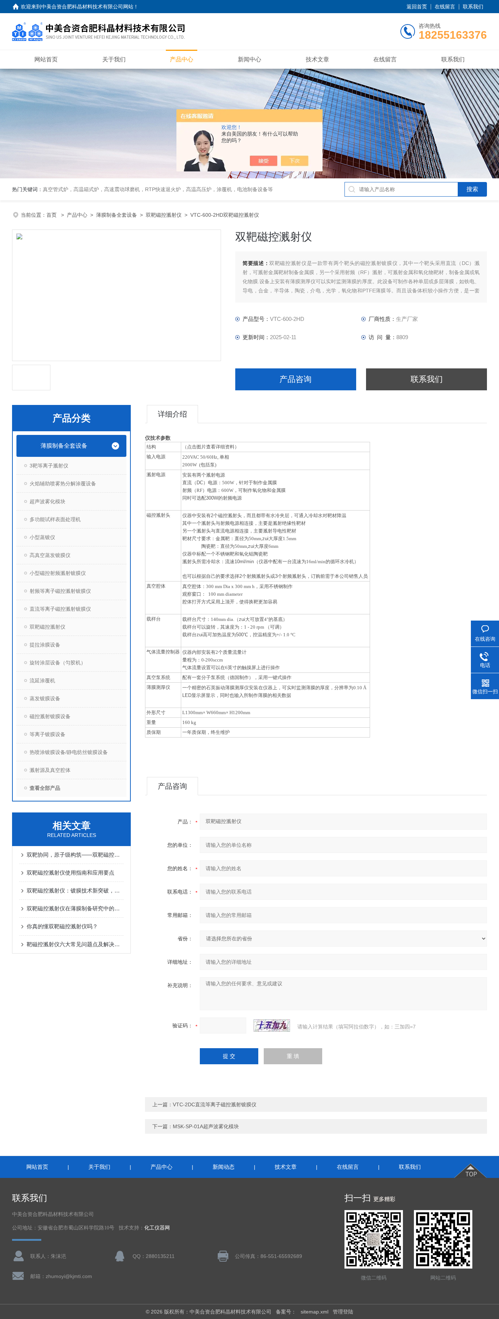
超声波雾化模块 (47, 501)
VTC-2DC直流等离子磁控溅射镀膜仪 (214, 1104)
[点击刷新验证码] (272, 1025)
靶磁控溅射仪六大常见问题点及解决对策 (75, 944)
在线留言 (445, 7)
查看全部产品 (45, 788)
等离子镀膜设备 (47, 734)
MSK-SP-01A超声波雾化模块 (206, 1126)
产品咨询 (295, 379)
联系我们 (473, 7)
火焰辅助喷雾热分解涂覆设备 (63, 483)
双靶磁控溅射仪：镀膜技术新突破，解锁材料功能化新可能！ (75, 890)
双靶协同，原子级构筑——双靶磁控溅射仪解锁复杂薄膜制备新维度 (75, 855)
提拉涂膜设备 (45, 645)
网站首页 (46, 59)
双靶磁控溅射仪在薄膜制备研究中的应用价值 (75, 908)
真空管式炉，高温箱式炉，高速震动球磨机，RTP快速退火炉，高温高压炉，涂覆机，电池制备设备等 (158, 189)
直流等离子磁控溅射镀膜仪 (60, 609)
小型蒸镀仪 (42, 537)
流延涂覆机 (42, 680)
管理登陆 (343, 1312)
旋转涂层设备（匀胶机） (58, 663)
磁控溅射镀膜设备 (50, 716)
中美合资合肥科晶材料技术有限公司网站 (87, 7)
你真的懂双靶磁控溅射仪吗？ (62, 926)
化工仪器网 (157, 1228)
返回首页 (417, 7)
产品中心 (181, 59)
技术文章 (317, 59)
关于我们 (114, 59)
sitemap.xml (314, 1312)
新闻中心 (249, 59)
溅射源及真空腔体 (50, 770)
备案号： (286, 1312)
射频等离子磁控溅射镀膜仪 (60, 591)
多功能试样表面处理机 (55, 519)
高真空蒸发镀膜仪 (50, 555)
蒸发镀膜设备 (45, 698)
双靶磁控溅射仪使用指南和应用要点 (70, 872)
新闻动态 (224, 1167)
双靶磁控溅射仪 (164, 215)
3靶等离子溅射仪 (49, 466)
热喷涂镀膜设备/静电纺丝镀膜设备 (69, 752)
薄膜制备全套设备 (116, 215)
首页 (52, 215)
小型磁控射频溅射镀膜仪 (58, 573)
